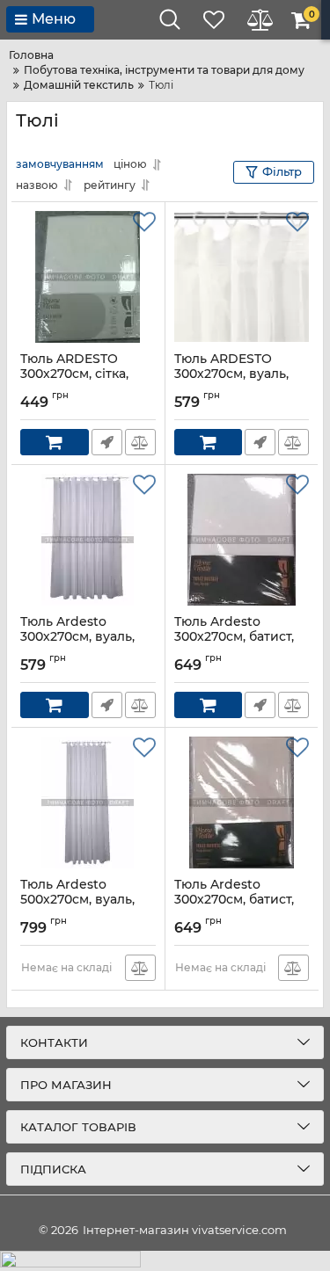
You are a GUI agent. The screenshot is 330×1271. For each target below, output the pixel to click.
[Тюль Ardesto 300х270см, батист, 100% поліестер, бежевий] (242, 802)
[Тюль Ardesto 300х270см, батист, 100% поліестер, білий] (242, 540)
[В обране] (144, 222)
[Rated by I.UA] (165, 1261)
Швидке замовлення (107, 442)
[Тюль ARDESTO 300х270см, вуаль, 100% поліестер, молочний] (242, 277)
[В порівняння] (140, 442)
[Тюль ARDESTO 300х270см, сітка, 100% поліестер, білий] (88, 277)
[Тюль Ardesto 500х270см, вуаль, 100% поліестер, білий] (88, 802)
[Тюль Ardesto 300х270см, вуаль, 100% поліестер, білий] (88, 540)
